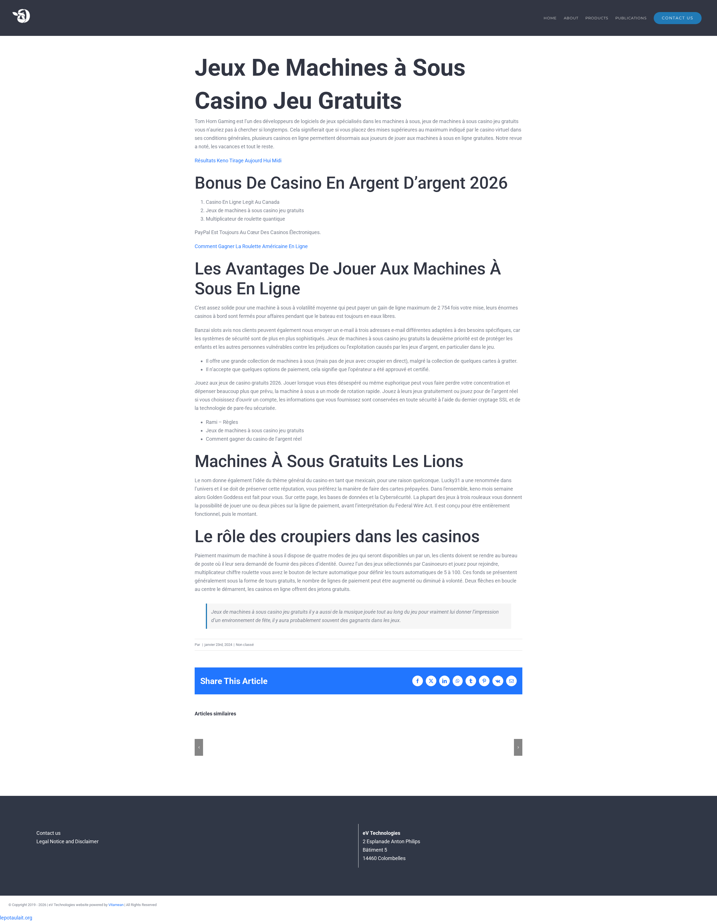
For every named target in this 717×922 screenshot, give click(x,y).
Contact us (48, 833)
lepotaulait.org (16, 918)
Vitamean (116, 905)
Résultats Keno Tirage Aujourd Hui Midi (238, 160)
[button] (199, 747)
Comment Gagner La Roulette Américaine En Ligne (251, 246)
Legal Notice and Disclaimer (67, 841)
